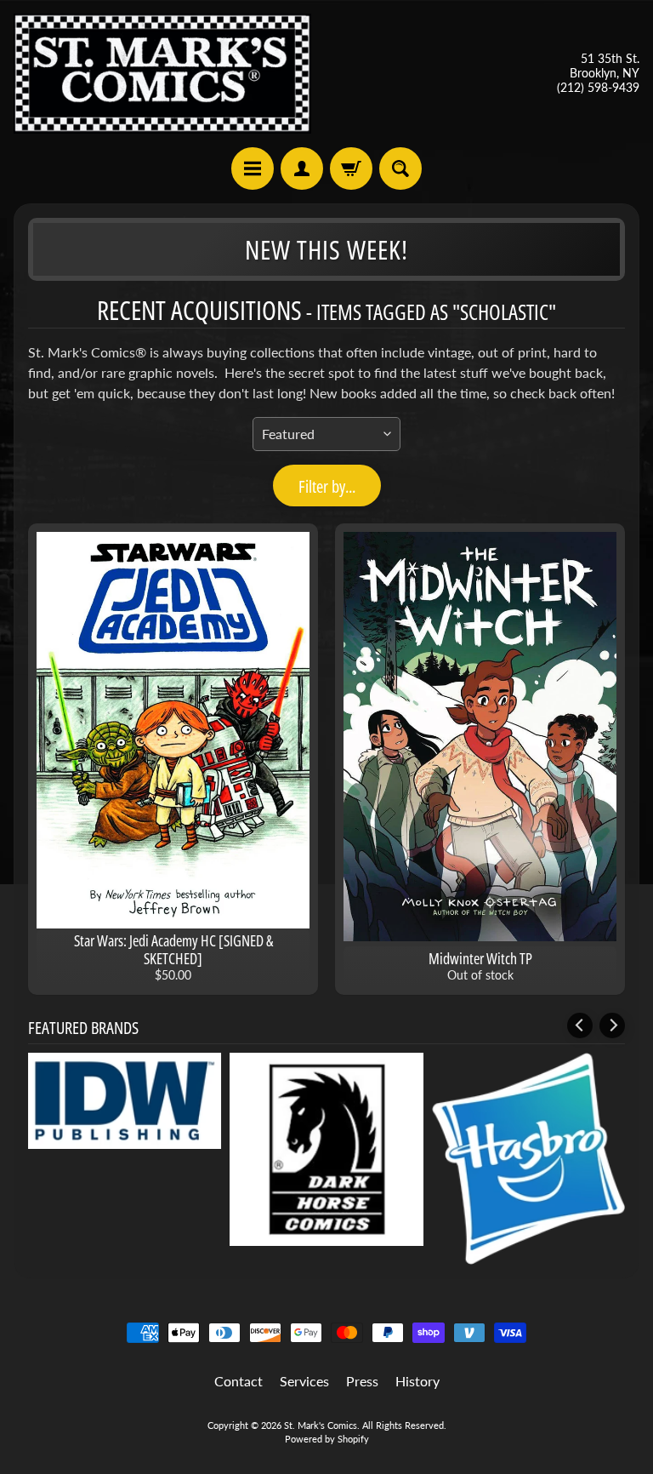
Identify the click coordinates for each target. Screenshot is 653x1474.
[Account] (302, 168)
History (417, 1381)
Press (362, 1381)
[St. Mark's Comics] (162, 74)
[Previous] (580, 1025)
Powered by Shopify (327, 1438)
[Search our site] (400, 168)
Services (304, 1381)
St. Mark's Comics (320, 1425)
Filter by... (326, 486)
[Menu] (252, 168)
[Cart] (351, 168)
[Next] (612, 1025)
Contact (238, 1381)
